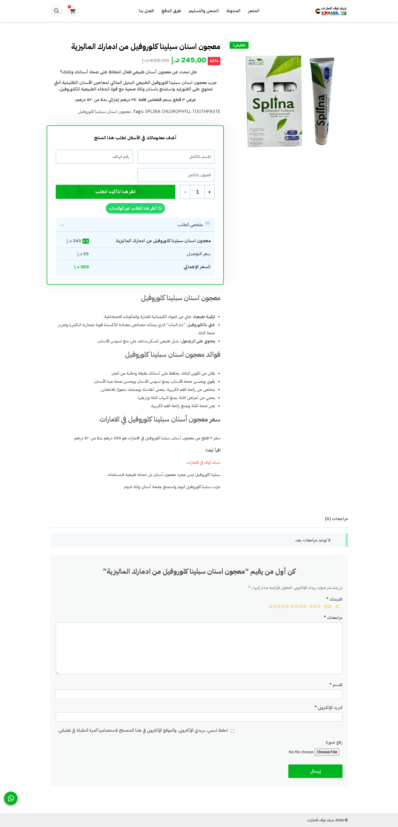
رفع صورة (334, 742)
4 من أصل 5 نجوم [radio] (298, 607)
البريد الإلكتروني (328, 707)
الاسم (336, 685)
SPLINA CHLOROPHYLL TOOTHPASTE (182, 111)
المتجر (253, 11)
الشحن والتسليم (204, 11)
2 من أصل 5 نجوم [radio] (327, 607)
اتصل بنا (146, 11)
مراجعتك (333, 617)
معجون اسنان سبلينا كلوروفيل (104, 111)
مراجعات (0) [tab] (336, 518)
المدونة (233, 11)
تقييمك (334, 599)
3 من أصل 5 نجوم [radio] (314, 607)
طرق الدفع (171, 11)
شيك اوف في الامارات (203, 462)
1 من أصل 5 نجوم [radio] (337, 607)
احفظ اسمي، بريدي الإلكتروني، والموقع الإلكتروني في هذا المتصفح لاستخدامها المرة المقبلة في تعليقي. (143, 730)
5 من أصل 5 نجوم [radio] (277, 607)
